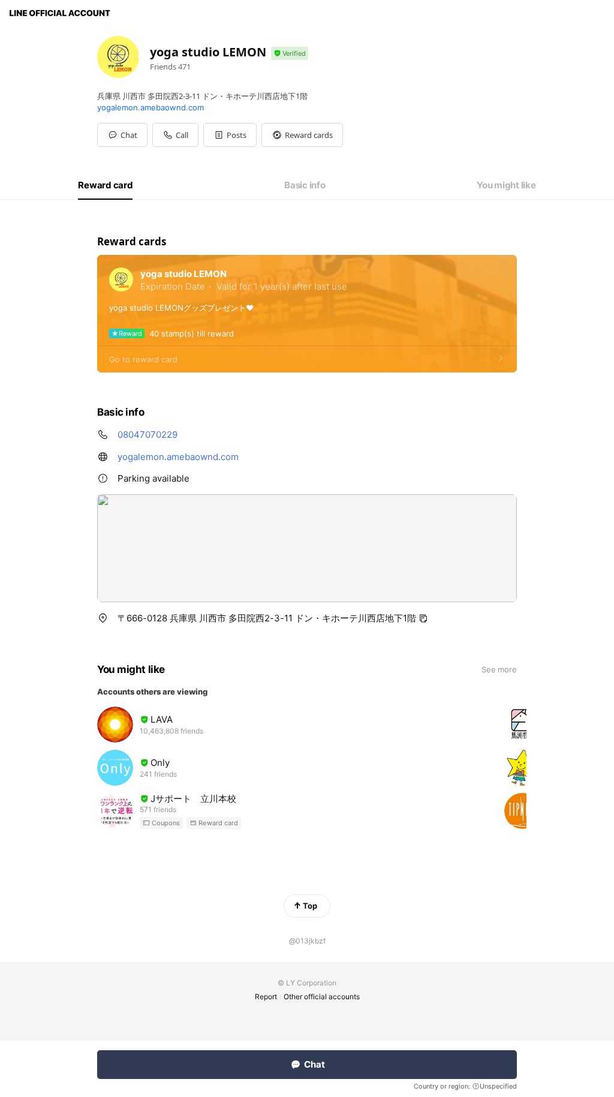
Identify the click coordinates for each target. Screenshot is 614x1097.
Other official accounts (322, 996)
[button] (230, 135)
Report (266, 996)
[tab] (105, 185)
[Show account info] (289, 54)
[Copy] (423, 618)
